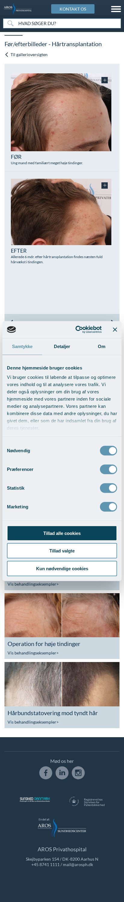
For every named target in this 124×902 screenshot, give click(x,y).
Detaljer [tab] (62, 346)
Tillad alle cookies (62, 533)
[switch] (108, 468)
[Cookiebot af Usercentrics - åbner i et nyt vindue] (77, 330)
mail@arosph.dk (78, 864)
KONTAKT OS (73, 8)
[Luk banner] (115, 330)
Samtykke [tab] (22, 346)
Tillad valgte (62, 550)
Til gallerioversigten (29, 54)
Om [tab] (101, 346)
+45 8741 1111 (45, 864)
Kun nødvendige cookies (62, 568)
